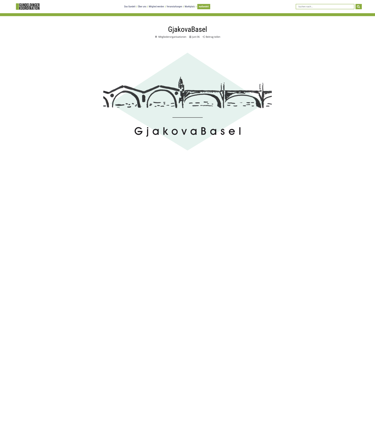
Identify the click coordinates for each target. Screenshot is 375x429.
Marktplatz (190, 6)
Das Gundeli (129, 6)
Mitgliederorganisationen (172, 36)
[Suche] (359, 6)
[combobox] (325, 6)
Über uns (142, 6)
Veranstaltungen (174, 6)
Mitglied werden (156, 6)
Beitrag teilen (213, 36)
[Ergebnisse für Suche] (325, 10)
